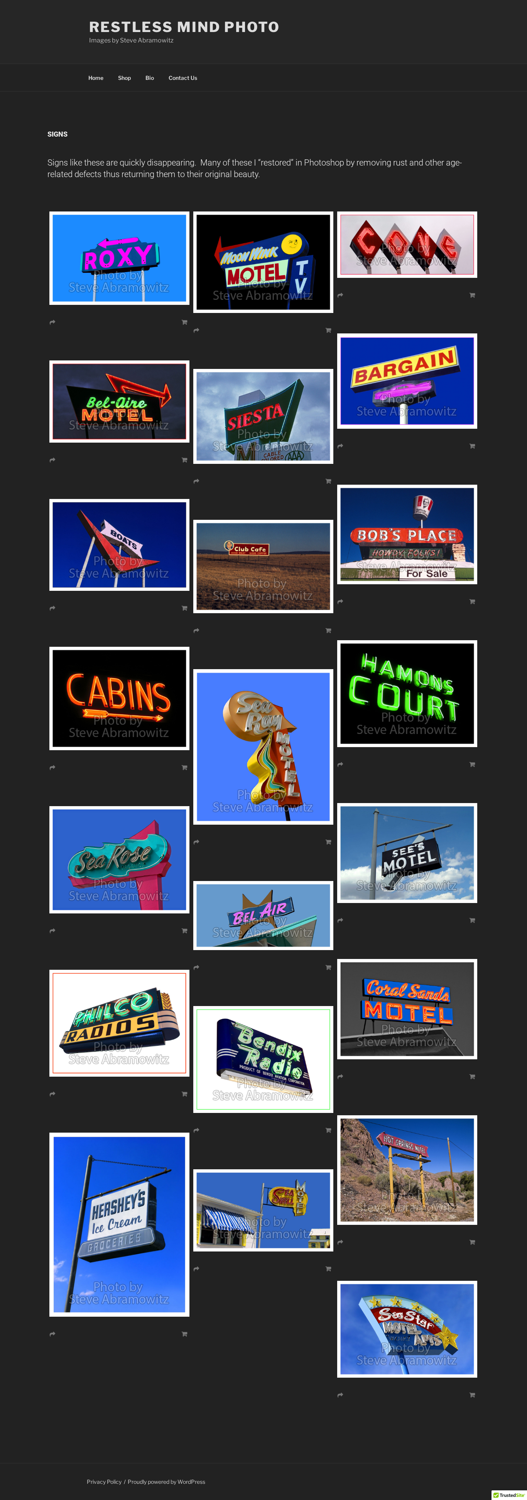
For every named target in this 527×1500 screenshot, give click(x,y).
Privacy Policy (104, 1481)
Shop (124, 77)
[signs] (263, 822)
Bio (149, 77)
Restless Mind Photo (184, 27)
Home (95, 77)
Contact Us (183, 77)
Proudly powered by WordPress (166, 1481)
